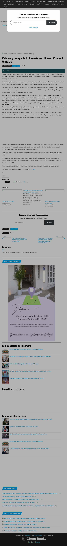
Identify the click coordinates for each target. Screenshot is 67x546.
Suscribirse (52, 22)
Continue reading (33, 27)
